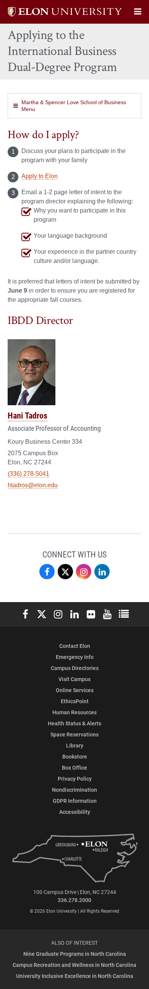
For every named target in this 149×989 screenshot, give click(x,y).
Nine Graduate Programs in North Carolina (74, 953)
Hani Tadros (27, 415)
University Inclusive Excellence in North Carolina (74, 975)
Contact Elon (74, 645)
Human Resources (74, 712)
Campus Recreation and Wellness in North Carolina (74, 964)
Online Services (75, 690)
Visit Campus (74, 679)
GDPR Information (75, 800)
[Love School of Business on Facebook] (47, 571)
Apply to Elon (39, 176)
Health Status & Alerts (74, 723)
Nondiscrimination (74, 789)
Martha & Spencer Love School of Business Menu (73, 105)
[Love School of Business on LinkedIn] (102, 571)
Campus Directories (75, 668)
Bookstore (74, 756)
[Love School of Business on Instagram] (83, 571)
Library (74, 745)
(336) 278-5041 (28, 473)
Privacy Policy (75, 778)
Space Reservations (74, 734)
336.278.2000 (74, 900)
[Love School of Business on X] (65, 571)
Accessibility (74, 811)
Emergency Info (75, 656)
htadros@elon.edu (33, 485)
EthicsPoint (75, 701)
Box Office (74, 767)
